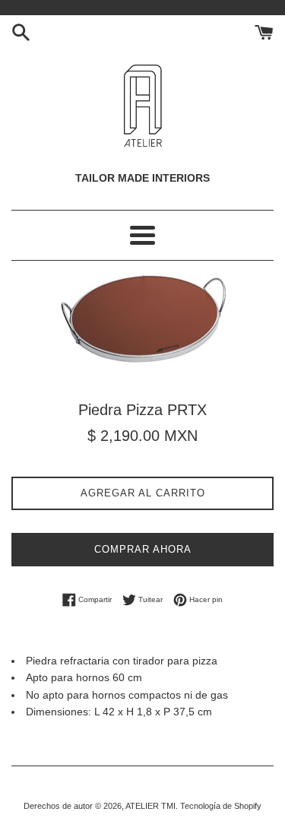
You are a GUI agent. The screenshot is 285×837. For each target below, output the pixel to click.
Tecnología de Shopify (220, 805)
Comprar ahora (143, 549)
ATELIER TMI (150, 805)
